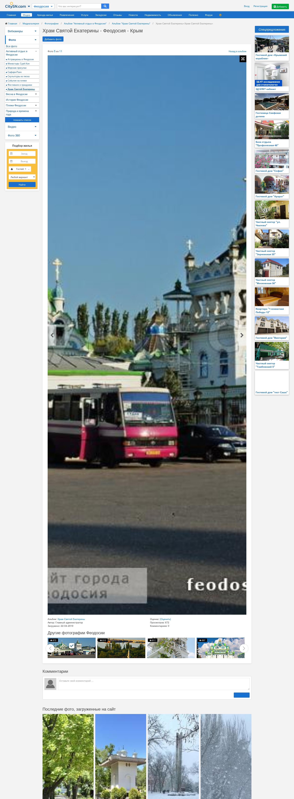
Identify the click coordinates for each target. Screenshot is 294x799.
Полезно (193, 15)
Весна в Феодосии (16, 94)
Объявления (175, 15)
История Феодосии (17, 99)
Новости (133, 15)
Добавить (281, 6)
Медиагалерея (31, 23)
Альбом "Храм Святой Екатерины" (131, 23)
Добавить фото (53, 39)
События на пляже (17, 80)
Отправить (242, 695)
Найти (22, 184)
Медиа (26, 15)
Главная (11, 15)
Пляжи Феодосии (16, 105)
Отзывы (117, 15)
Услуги (84, 15)
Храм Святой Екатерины (21, 89)
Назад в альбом (237, 51)
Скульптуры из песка (18, 76)
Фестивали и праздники (19, 84)
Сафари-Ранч (14, 72)
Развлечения (67, 15)
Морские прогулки (16, 67)
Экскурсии (101, 15)
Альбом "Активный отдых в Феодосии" (85, 23)
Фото (12, 40)
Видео (12, 126)
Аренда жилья (45, 15)
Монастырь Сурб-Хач (18, 63)
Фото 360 (14, 135)
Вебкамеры (15, 31)
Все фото (11, 46)
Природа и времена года (17, 112)
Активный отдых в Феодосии (16, 52)
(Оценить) (165, 619)
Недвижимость (153, 15)
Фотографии (52, 23)
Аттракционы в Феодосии (20, 59)
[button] (244, 648)
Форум (209, 15)
